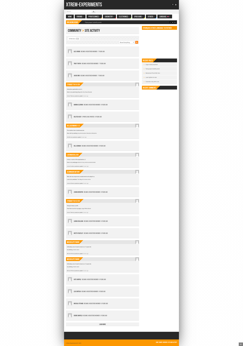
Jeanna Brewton (70, 183)
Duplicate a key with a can (152, 81)
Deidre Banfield (78, 316)
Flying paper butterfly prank (153, 69)
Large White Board (86, 208)
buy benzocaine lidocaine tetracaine (87, 133)
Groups (160, 342)
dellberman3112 (73, 125)
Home (70, 16)
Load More (102, 324)
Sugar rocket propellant (152, 64)
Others (151, 16)
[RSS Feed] (136, 42)
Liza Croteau (77, 292)
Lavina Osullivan (71, 166)
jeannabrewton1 (73, 172)
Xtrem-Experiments (84, 4)
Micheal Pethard (70, 253)
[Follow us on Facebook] (173, 4)
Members (165, 342)
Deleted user (77, 117)
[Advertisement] (159, 43)
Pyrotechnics (94, 16)
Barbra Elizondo (78, 105)
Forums (80, 16)
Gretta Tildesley (70, 96)
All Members (73, 39)
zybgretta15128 (73, 84)
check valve (76, 249)
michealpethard (73, 242)
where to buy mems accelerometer (87, 162)
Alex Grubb (77, 52)
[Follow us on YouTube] (176, 4)
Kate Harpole (77, 279)
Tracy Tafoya (77, 64)
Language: (164, 16)
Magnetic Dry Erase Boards (85, 92)
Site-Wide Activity (172, 342)
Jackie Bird (77, 76)
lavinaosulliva (73, 154)
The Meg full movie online (84, 179)
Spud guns (138, 16)
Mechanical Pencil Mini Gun (93, 22)
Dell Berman (70, 137)
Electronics (124, 16)
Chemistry (109, 16)
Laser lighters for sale (151, 77)
